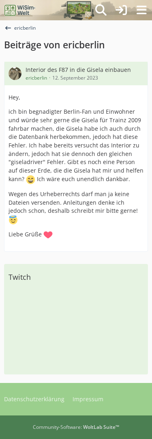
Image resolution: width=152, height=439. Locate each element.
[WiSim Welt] (20, 10)
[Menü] (141, 10)
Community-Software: (76, 427)
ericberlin (36, 77)
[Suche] (101, 10)
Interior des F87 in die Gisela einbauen (78, 70)
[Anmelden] (121, 10)
